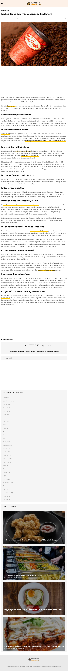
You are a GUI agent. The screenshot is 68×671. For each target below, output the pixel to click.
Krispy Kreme (7, 442)
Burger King (6, 404)
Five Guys (6, 421)
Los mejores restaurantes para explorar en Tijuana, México (34, 346)
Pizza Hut (6, 465)
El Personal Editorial (6, 18)
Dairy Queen (7, 411)
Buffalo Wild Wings (9, 401)
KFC (4, 438)
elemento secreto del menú (39, 231)
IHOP (4, 431)
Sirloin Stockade (8, 482)
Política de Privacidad (30, 664)
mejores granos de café (23, 151)
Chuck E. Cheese (8, 408)
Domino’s (6, 415)
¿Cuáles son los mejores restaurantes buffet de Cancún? (23, 575)
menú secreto (5, 298)
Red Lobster (7, 479)
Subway (5, 489)
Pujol (4, 476)
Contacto (41, 664)
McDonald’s (7, 452)
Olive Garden (7, 455)
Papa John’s (7, 462)
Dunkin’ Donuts (7, 418)
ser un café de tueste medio (30, 156)
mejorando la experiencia (46, 270)
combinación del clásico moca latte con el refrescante (21, 205)
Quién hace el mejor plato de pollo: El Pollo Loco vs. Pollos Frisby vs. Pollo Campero (31, 540)
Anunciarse (6, 499)
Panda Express (7, 459)
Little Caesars (7, 445)
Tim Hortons (11, 106)
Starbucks (6, 486)
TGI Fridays (6, 496)
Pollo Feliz (6, 469)
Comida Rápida (5, 10)
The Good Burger (8, 493)
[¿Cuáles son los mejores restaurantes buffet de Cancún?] (34, 563)
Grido (5, 425)
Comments (7, 358)
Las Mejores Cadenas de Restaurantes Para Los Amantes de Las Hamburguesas (34, 351)
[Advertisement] (34, 81)
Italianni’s (6, 435)
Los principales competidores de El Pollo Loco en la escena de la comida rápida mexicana (34, 646)
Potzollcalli (6, 472)
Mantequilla (6, 448)
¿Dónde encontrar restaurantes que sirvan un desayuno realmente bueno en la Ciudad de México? (33, 610)
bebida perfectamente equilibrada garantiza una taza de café (45, 141)
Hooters (5, 428)
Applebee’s (6, 398)
